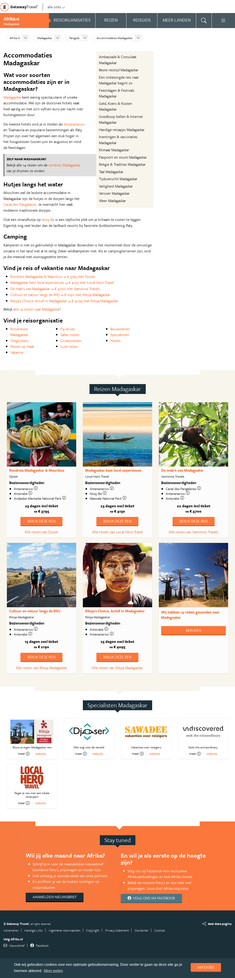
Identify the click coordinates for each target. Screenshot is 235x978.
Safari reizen (69, 334)
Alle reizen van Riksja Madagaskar (41, 667)
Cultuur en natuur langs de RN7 (34, 611)
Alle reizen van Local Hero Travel (117, 532)
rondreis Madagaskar (64, 165)
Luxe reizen (69, 346)
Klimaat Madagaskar (114, 150)
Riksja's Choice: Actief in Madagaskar (115, 611)
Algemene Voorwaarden (64, 930)
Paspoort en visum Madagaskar (123, 157)
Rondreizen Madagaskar (19, 332)
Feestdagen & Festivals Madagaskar (116, 93)
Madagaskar (44, 38)
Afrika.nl (15, 38)
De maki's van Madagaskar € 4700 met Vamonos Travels (55, 288)
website (40, 753)
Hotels (115, 340)
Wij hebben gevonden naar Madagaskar (190, 614)
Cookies (159, 930)
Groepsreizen (70, 340)
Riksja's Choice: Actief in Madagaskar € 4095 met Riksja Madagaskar (64, 301)
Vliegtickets (19, 340)
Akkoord (206, 967)
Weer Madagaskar (112, 200)
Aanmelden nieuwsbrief (55, 897)
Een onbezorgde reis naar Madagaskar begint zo (119, 80)
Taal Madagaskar (111, 171)
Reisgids (74, 38)
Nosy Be (48, 219)
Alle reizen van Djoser (42, 532)
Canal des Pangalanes (19, 204)
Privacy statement (117, 930)
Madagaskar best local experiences (113, 470)
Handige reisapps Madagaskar (122, 129)
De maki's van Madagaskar (182, 470)
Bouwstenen (120, 329)
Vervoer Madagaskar (114, 193)
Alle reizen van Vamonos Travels (193, 532)
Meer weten (53, 971)
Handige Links (33, 930)
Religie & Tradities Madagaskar (122, 164)
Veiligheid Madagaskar (116, 186)
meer (21, 754)
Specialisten (119, 334)
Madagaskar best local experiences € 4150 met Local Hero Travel (62, 282)
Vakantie (16, 352)
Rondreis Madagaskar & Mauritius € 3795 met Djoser (52, 276)
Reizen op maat (22, 346)
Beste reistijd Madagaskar (118, 70)
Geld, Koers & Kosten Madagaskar (115, 106)
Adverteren (11, 930)
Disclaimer (141, 930)
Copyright (92, 930)
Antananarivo (74, 124)
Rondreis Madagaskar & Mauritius (36, 470)
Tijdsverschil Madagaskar (118, 179)
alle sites (54, 7)
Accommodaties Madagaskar (115, 38)
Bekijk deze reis (41, 521)
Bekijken (193, 630)
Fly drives (67, 329)
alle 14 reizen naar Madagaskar (36, 309)
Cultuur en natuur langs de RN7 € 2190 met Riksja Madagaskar (60, 294)
